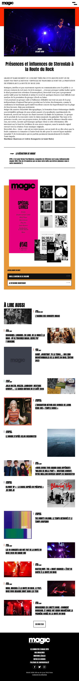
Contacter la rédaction (39, 674)
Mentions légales (39, 655)
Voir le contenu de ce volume (19, 276)
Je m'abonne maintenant (17, 283)
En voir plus (39, 624)
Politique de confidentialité (39, 662)
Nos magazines (39, 652)
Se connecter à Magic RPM (39, 649)
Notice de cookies (39, 659)
